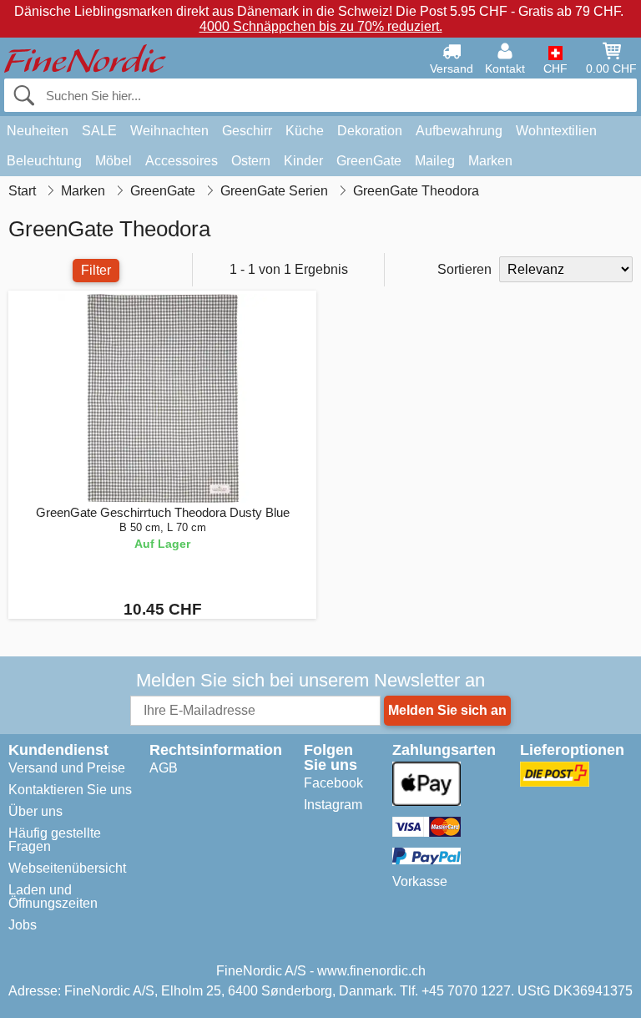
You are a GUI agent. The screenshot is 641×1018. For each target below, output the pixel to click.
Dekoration (369, 131)
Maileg (435, 161)
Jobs (22, 925)
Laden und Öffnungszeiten (53, 896)
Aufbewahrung (459, 131)
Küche (304, 131)
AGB (163, 768)
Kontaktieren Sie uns (70, 789)
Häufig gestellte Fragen (54, 839)
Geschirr (247, 131)
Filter (96, 270)
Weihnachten (169, 131)
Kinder (303, 161)
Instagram (333, 805)
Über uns (35, 811)
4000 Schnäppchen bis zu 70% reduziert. (320, 26)
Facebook (333, 783)
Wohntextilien (556, 131)
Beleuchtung (44, 161)
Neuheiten (37, 131)
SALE (99, 131)
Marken (490, 161)
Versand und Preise (66, 768)
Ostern (250, 161)
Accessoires (181, 161)
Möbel (113, 161)
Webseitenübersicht (67, 868)
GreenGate (368, 161)
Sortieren (464, 269)
